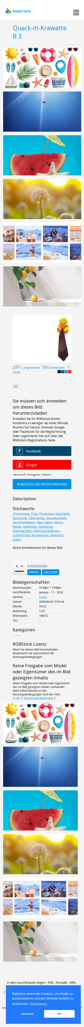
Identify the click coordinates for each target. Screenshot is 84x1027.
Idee (40, 522)
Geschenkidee (56, 518)
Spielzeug (30, 526)
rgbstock (22, 11)
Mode (17, 526)
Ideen (48, 522)
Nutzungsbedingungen (38, 698)
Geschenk (62, 514)
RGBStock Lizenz (29, 644)
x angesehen (30, 367)
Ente (34, 514)
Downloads (56, 367)
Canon (43, 597)
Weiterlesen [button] (38, 1003)
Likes (16, 372)
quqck (17, 539)
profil (34, 572)
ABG (73, 982)
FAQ (18, 698)
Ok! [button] (59, 1013)
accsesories (40, 535)
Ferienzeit (46, 514)
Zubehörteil (21, 535)
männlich (56, 535)
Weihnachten (22, 531)
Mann (58, 522)
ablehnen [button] (27, 1013)
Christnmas (21, 514)
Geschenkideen (24, 522)
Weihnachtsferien (47, 531)
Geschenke (37, 518)
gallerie (51, 572)
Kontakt (61, 982)
